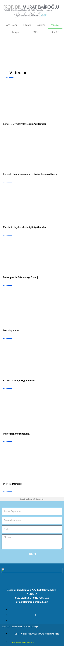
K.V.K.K (55, 32)
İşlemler (41, 25)
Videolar (55, 25)
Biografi (27, 25)
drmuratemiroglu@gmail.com (32, 602)
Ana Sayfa (11, 25)
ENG (35, 32)
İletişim (15, 32)
